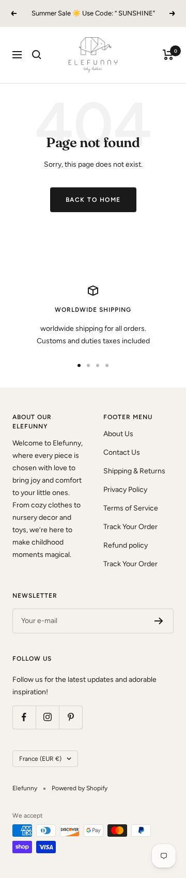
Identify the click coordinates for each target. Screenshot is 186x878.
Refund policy (125, 545)
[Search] (36, 54)
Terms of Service (130, 508)
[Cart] (168, 55)
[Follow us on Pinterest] (70, 717)
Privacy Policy (125, 489)
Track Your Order (130, 526)
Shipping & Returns (134, 471)
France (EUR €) (40, 758)
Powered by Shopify (79, 788)
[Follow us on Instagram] (47, 717)
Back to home (93, 199)
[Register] (158, 621)
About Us (118, 433)
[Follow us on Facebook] (24, 717)
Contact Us (121, 452)
